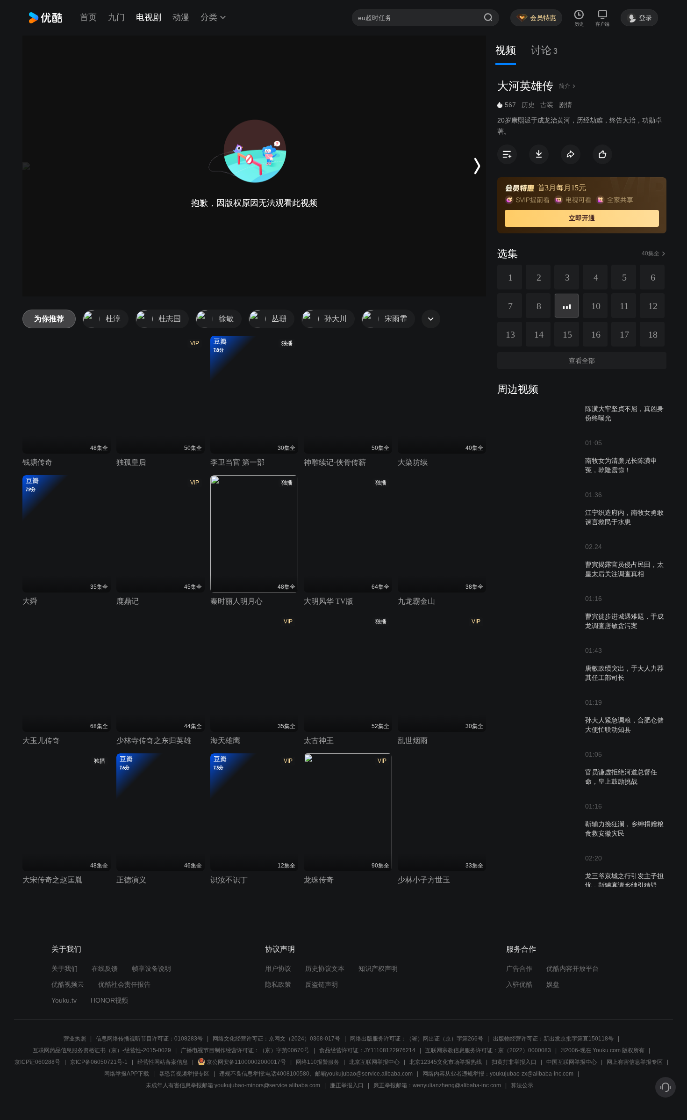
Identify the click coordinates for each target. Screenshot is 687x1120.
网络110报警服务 (317, 1062)
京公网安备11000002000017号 (246, 1062)
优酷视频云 (67, 984)
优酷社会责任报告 (124, 984)
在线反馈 (105, 968)
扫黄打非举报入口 (514, 1062)
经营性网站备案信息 (162, 1062)
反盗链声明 (321, 984)
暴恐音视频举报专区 (184, 1073)
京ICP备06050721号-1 (99, 1062)
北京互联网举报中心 (374, 1062)
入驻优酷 (519, 984)
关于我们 (64, 968)
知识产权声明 (378, 968)
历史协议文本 (324, 968)
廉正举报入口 (347, 1085)
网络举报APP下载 (126, 1073)
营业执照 (75, 1038)
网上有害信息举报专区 (635, 1062)
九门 (116, 17)
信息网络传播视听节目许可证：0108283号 (149, 1038)
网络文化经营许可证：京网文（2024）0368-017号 (276, 1038)
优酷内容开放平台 (572, 968)
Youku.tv (64, 1000)
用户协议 (278, 968)
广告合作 (519, 968)
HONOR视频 (109, 1000)
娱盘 (552, 984)
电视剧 (148, 17)
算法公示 (522, 1085)
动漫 (180, 17)
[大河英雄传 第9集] (566, 305)
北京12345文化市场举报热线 (445, 1062)
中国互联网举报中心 (571, 1062)
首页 (88, 17)
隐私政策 (278, 984)
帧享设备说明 (151, 968)
